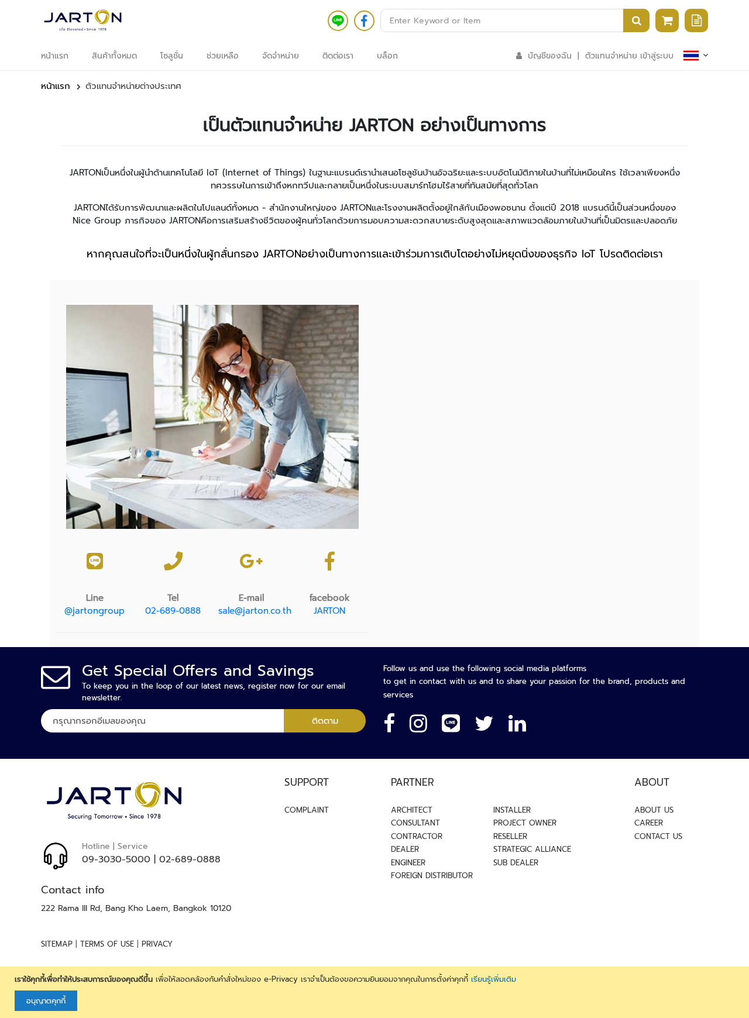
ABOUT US (654, 810)
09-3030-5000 (116, 859)
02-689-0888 (173, 610)
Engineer (408, 862)
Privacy (157, 944)
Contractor (416, 836)
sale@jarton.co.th (254, 610)
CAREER (648, 822)
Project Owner (524, 822)
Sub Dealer (515, 862)
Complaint (306, 810)
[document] (376, 993)
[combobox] (515, 20)
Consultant (415, 822)
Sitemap (57, 944)
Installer (512, 810)
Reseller (510, 836)
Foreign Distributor (432, 875)
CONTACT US (658, 836)
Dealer (405, 849)
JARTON (329, 610)
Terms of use (107, 944)
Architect (411, 810)
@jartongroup (94, 610)
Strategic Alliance (532, 849)
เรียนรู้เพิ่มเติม (493, 979)
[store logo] (83, 20)
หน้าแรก (55, 86)
